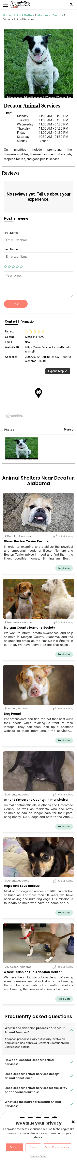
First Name (12, 232)
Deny (33, 1147)
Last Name (11, 249)
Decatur (58, 15)
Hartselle (13, 622)
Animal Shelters (24, 15)
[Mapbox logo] (14, 415)
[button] (38, 393)
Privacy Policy (38, 1156)
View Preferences (57, 1147)
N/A (27, 342)
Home (7, 15)
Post (16, 304)
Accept (14, 1147)
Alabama (43, 15)
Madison (12, 967)
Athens (11, 708)
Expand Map (56, 371)
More (69, 430)
